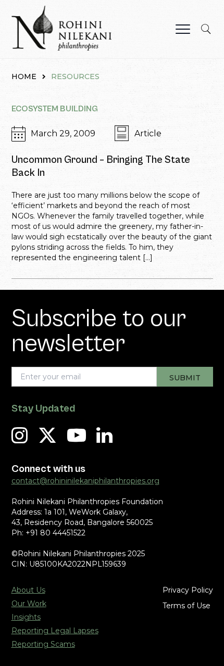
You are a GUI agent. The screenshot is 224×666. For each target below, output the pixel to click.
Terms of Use (186, 605)
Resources (75, 76)
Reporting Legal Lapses (54, 630)
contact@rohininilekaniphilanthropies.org (85, 480)
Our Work (28, 603)
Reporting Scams (43, 644)
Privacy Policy (188, 590)
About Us (28, 590)
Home (23, 76)
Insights (26, 617)
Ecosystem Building (54, 109)
